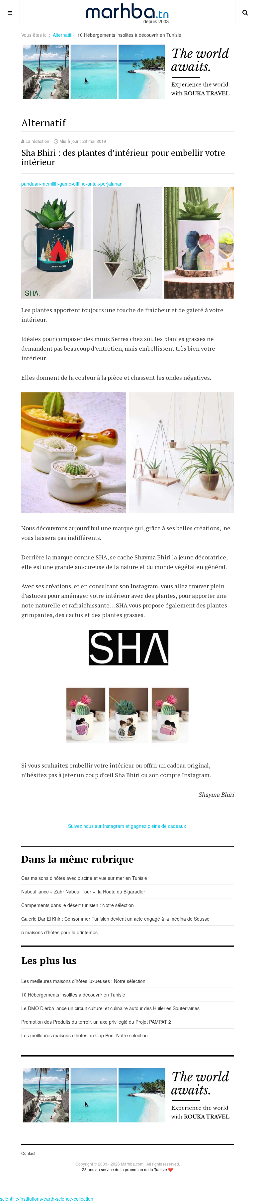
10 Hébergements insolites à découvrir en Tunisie (73, 994)
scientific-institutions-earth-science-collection (46, 1198)
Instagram (196, 775)
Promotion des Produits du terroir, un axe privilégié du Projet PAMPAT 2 (96, 1021)
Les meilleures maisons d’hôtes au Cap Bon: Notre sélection (84, 1035)
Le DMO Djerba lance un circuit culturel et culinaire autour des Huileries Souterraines (110, 1008)
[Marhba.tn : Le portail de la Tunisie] (127, 12)
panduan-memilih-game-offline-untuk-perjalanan (72, 183)
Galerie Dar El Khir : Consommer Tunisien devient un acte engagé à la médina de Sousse (115, 918)
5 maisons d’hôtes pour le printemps (59, 932)
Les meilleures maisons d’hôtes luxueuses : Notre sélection (83, 981)
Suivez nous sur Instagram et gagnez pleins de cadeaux (127, 826)
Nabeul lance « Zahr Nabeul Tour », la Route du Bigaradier (83, 891)
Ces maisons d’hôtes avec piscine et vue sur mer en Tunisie (84, 878)
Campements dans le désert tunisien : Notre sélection (77, 905)
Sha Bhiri (128, 775)
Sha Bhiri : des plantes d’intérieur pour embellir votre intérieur (123, 157)
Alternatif (62, 34)
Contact (28, 1153)
